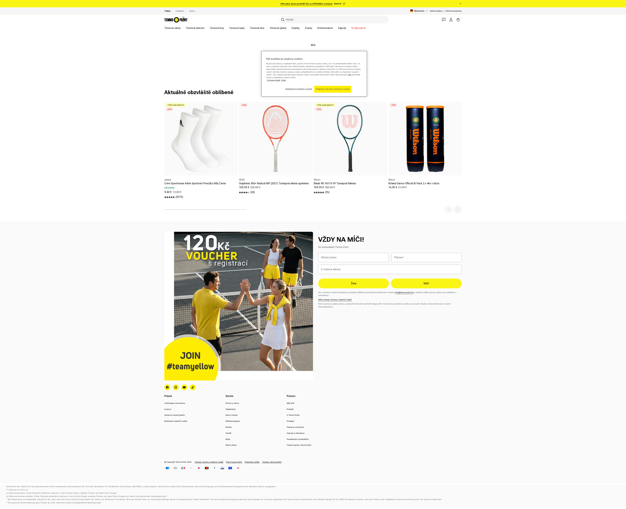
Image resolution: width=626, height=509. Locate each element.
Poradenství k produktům (298, 439)
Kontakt (290, 409)
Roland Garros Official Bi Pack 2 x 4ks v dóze (413, 183)
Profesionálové (325, 28)
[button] (449, 209)
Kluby (227, 439)
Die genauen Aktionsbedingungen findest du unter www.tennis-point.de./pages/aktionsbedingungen (54, 503)
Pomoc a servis (232, 403)
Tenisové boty (217, 28)
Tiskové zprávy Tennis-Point (299, 445)
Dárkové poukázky (454, 11)
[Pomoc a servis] (443, 19)
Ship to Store (231, 445)
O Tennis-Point (293, 415)
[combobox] (333, 19)
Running (180, 11)
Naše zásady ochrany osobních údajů (335, 299)
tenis (167, 11)
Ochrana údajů (273, 80)
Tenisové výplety (278, 28)
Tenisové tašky (237, 28)
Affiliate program (232, 421)
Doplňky (296, 28)
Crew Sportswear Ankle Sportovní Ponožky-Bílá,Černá (195, 183)
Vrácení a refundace (295, 433)
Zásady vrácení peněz (272, 462)
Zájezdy (342, 28)
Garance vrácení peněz (174, 415)
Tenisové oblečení (195, 28)
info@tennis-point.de (404, 292)
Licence (167, 409)
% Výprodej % (358, 28)
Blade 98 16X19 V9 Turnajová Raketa (335, 183)
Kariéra (228, 427)
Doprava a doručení (295, 427)
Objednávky (230, 409)
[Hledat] (282, 19)
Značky (308, 28)
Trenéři (228, 433)
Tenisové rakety (172, 28)
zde (349, 75)
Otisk (283, 80)
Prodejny (290, 421)
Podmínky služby (252, 462)
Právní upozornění (234, 462)
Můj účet (290, 403)
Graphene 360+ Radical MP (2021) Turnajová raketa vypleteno (274, 183)
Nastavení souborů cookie (175, 421)
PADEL (192, 11)
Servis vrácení (231, 415)
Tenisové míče (257, 28)
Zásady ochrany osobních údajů (209, 462)
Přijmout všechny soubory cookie (333, 89)
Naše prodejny (436, 11)
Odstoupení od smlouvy (174, 403)
